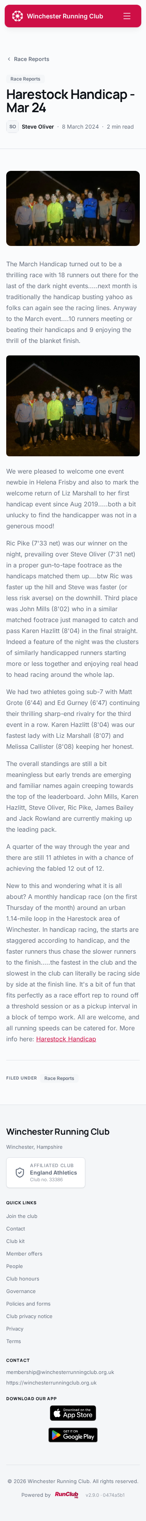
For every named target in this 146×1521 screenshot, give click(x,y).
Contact (15, 1228)
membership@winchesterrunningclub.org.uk (60, 1372)
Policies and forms (28, 1303)
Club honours (22, 1278)
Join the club (21, 1216)
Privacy (14, 1328)
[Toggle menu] (127, 16)
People (14, 1266)
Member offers (24, 1253)
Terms (13, 1341)
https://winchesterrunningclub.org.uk (51, 1382)
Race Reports (31, 59)
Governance (21, 1291)
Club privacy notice (29, 1316)
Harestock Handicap (66, 1039)
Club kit (15, 1241)
